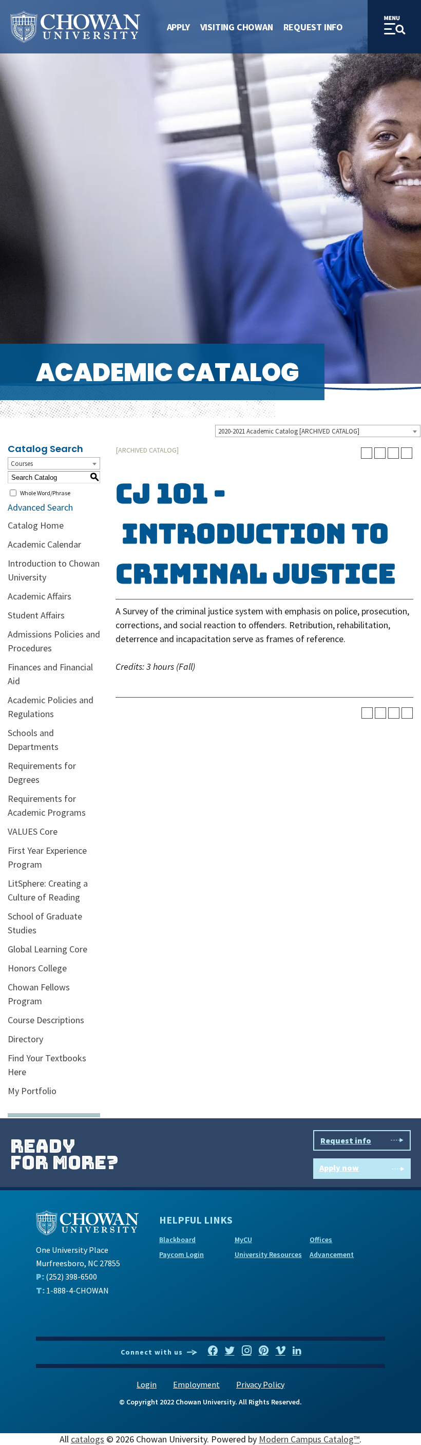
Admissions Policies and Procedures (54, 641)
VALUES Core (33, 831)
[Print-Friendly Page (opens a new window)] (393, 453)
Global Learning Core (47, 949)
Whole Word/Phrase (45, 493)
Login (147, 1384)
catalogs (87, 1439)
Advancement (332, 1254)
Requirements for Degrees (42, 772)
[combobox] (317, 431)
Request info (345, 1140)
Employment (196, 1384)
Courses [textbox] (22, 463)
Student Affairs (36, 615)
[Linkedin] (297, 1351)
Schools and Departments (33, 740)
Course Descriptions (46, 1020)
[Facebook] (213, 1351)
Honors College (37, 968)
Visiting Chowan (236, 27)
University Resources (268, 1254)
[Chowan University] (87, 1222)
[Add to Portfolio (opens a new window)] (366, 453)
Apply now (339, 1167)
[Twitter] (230, 1351)
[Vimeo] (280, 1351)
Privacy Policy (260, 1384)
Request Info (313, 27)
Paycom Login (181, 1254)
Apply (178, 27)
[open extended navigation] (394, 26)
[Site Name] (75, 27)
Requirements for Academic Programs (47, 805)
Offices (321, 1239)
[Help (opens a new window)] (406, 453)
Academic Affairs (39, 596)
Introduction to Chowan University (54, 570)
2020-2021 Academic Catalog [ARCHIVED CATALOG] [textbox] (288, 431)
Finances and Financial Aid (50, 674)
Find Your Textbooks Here (47, 1065)
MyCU (243, 1239)
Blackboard (177, 1239)
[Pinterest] (264, 1351)
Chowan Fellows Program (39, 994)
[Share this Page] (380, 453)
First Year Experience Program (47, 857)
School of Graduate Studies (45, 923)
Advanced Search (40, 507)
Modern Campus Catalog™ (309, 1439)
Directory (25, 1039)
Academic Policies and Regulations (50, 707)
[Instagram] (247, 1351)
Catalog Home (36, 525)
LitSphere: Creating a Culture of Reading (48, 890)
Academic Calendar (44, 544)
